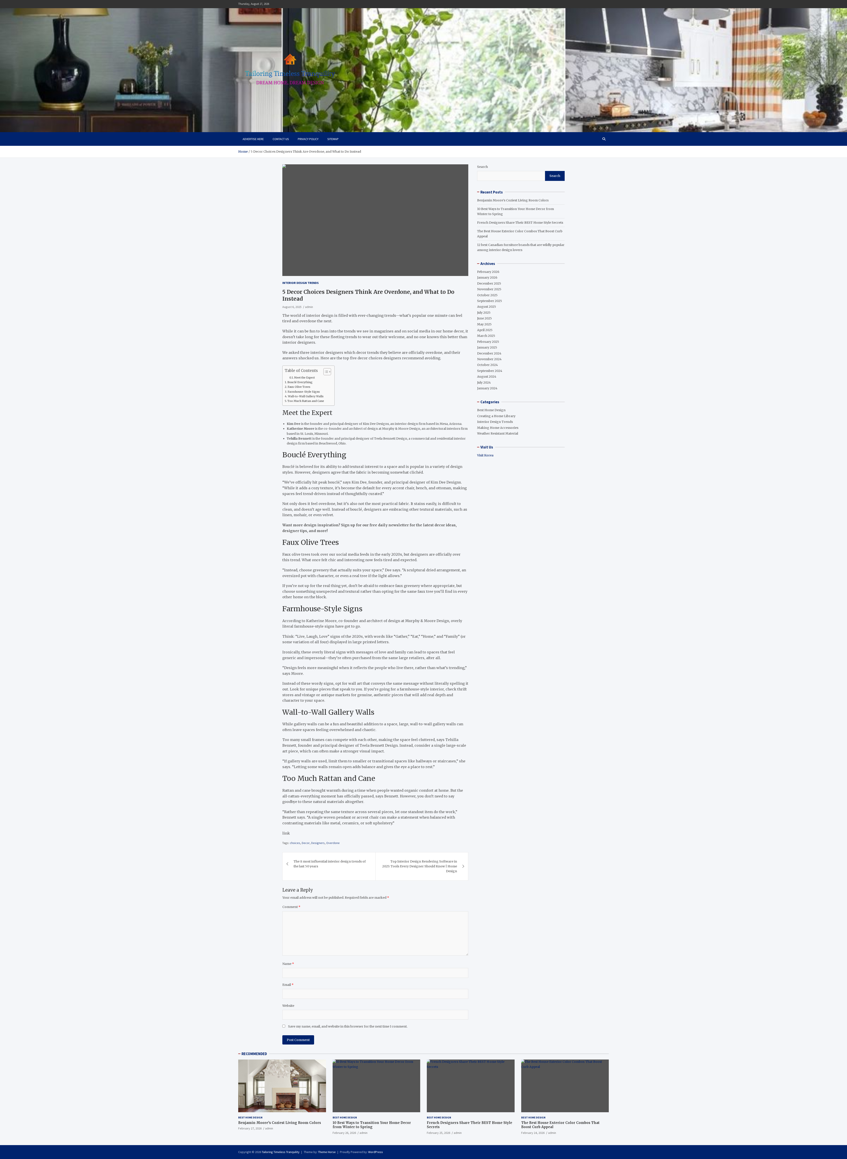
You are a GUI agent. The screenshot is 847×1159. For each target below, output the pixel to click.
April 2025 (485, 330)
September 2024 (489, 371)
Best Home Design (491, 410)
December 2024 (489, 353)
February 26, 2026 (344, 1133)
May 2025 (484, 324)
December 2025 (489, 283)
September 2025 (489, 301)
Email (288, 985)
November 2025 (489, 289)
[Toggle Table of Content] (325, 371)
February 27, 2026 (250, 1128)
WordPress (375, 1152)
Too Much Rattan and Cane (305, 401)
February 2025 (488, 341)
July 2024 (484, 382)
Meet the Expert (304, 377)
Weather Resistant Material (497, 433)
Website (288, 1006)
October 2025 (487, 295)
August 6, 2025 (292, 307)
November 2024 (489, 359)
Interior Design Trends (300, 283)
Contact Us (281, 139)
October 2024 (487, 365)
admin (309, 307)
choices (295, 843)
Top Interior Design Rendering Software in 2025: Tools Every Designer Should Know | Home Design (419, 866)
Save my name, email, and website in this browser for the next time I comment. (347, 1026)
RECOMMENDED (254, 1053)
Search (482, 167)
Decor (306, 843)
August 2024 (486, 377)
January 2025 (487, 347)
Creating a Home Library (496, 416)
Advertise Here (253, 139)
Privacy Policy (308, 139)
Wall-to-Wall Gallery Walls (306, 396)
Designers (318, 843)
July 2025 (484, 312)
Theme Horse (327, 1152)
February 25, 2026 (438, 1133)
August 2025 (486, 307)
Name (288, 964)
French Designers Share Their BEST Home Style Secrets (520, 223)
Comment (291, 907)
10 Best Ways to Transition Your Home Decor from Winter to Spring (372, 1125)
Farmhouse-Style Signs (304, 391)
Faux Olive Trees (299, 386)
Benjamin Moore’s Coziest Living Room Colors (513, 200)
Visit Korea (485, 455)
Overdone (333, 843)
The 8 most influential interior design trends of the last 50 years (330, 863)
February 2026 (488, 272)
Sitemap (333, 139)
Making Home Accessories (497, 427)
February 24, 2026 (533, 1133)
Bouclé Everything (300, 382)
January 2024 (487, 388)
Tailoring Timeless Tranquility (281, 1152)
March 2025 (486, 336)
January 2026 (487, 277)
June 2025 (484, 318)
